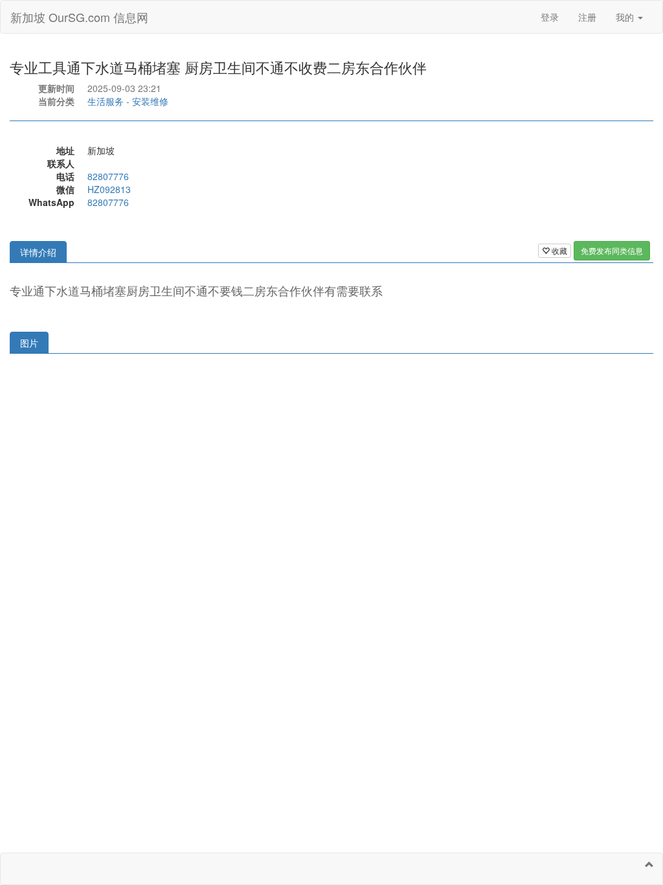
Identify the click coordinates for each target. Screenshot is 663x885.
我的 (626, 16)
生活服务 (105, 101)
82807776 (108, 176)
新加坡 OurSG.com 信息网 (79, 16)
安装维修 (150, 101)
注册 (587, 16)
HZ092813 (109, 189)
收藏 (558, 250)
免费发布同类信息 (612, 250)
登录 (550, 16)
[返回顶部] (649, 864)
